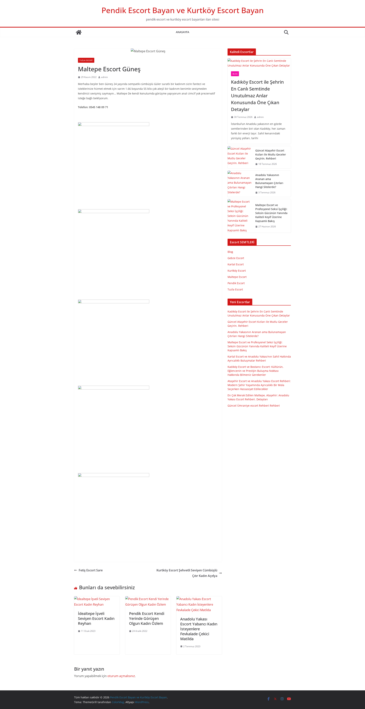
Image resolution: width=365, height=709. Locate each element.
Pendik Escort (236, 283)
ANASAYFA (182, 32)
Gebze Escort (236, 258)
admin (104, 77)
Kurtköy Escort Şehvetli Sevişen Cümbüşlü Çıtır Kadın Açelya (186, 573)
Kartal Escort (236, 264)
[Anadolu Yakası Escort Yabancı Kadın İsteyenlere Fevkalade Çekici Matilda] (199, 599)
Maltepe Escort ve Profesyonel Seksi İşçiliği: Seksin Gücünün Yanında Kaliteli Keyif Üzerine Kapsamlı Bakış (271, 213)
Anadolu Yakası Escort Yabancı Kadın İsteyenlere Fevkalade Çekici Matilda (198, 628)
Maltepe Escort (237, 277)
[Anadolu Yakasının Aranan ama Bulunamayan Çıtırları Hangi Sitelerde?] (240, 184)
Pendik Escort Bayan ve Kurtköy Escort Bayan (183, 10)
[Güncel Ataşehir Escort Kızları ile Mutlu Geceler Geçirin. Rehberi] (240, 157)
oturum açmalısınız (121, 676)
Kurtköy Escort (237, 270)
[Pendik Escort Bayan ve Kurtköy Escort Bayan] (78, 32)
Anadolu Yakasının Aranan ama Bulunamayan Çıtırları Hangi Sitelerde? (269, 181)
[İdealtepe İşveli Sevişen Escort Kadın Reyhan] (97, 599)
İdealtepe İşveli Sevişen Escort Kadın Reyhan (96, 618)
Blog (234, 73)
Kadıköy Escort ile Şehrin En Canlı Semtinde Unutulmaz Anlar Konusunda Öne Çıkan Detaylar (257, 95)
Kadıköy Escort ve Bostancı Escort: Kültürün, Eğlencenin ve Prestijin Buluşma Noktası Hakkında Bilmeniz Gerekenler (255, 371)
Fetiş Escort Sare (91, 570)
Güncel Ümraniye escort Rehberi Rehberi (254, 405)
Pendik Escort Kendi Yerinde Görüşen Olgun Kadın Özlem (146, 618)
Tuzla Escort (86, 60)
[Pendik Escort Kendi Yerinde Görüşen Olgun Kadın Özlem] (148, 599)
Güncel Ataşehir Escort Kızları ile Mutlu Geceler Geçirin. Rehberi (270, 154)
